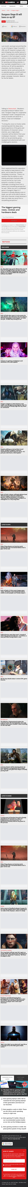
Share (5, 26)
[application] (14, 154)
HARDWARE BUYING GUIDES (7, 1078)
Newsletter (23, 26)
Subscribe (23, 2)
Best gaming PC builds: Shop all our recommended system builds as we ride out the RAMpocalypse (14, 1120)
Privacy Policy (19, 1175)
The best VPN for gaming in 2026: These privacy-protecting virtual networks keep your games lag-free (15, 1092)
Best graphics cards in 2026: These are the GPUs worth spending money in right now (15, 1111)
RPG (8, 10)
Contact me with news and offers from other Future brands (14, 1165)
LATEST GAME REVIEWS (20, 1078)
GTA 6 (21, 6)
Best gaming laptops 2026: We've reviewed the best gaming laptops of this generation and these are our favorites (14, 1101)
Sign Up (14, 1169)
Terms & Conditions (13, 1176)
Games (3, 10)
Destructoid (12, 108)
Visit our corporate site (14, 1139)
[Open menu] (3, 2)
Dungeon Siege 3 (15, 10)
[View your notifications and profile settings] (14, 2)
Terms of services (20, 225)
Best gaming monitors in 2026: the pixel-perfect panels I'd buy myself (14, 1128)
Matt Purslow (11, 21)
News (3, 21)
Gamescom (12, 6)
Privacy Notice (22, 226)
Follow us (15, 26)
